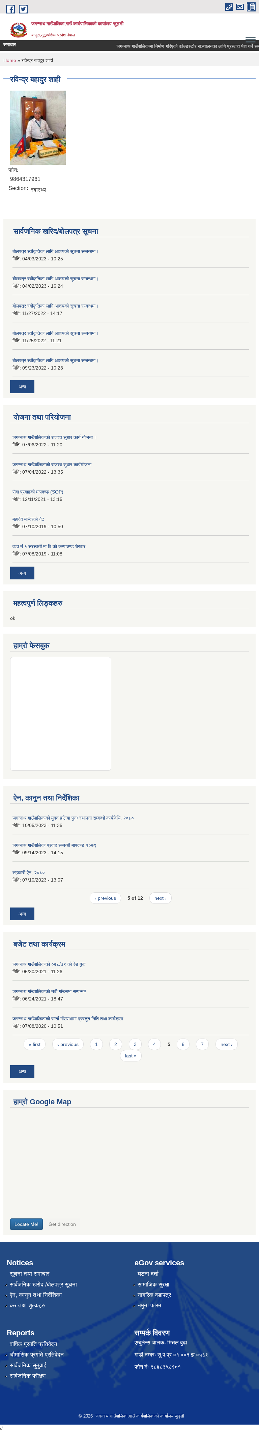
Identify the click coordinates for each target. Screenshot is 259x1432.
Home (9, 60)
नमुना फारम (149, 1305)
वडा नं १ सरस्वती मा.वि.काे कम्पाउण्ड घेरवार (48, 546)
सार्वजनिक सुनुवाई (28, 1365)
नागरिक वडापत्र (154, 1295)
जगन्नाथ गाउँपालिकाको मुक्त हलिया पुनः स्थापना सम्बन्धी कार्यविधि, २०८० (73, 818)
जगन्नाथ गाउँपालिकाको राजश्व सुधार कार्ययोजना (51, 464)
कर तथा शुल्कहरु (27, 1305)
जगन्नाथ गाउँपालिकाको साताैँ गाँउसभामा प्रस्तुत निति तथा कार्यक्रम (67, 1018)
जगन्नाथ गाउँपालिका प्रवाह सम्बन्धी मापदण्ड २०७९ (54, 845)
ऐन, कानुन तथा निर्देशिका (36, 1295)
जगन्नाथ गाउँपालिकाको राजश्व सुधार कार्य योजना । (54, 437)
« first (34, 1044)
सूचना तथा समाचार (29, 1274)
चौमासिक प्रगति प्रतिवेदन (37, 1354)
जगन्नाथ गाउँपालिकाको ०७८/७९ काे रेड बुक (48, 964)
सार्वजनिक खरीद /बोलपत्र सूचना (43, 1284)
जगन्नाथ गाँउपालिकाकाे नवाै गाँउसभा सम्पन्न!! (49, 991)
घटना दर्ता (148, 1274)
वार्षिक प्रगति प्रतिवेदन (33, 1344)
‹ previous (105, 898)
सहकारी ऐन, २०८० (28, 872)
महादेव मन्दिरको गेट (28, 519)
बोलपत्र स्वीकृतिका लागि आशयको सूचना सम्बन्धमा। (55, 251)
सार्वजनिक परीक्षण (28, 1376)
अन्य (22, 386)
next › (160, 898)
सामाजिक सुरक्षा (153, 1284)
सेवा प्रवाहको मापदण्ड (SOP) (37, 492)
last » (131, 1055)
